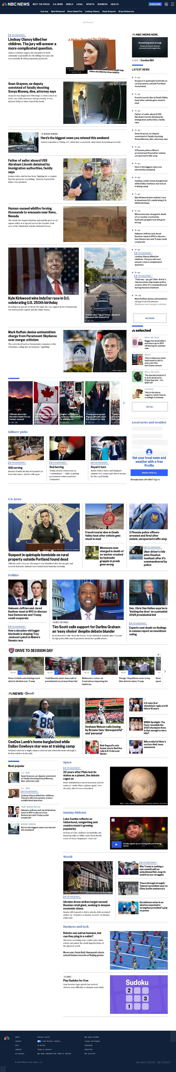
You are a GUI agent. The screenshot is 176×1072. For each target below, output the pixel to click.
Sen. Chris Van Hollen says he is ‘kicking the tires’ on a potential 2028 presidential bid (148, 611)
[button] (79, 4)
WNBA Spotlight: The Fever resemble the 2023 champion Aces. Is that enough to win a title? (155, 727)
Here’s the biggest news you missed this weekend (75, 137)
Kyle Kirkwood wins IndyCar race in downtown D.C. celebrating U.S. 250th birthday (151, 200)
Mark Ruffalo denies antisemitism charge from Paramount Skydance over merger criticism (32, 336)
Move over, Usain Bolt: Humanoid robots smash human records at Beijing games (83, 954)
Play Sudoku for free (75, 980)
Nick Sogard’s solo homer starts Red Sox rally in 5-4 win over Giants (111, 749)
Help (17, 1045)
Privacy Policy (43, 1037)
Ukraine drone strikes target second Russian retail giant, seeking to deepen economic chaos (86, 905)
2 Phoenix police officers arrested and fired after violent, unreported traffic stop (150, 153)
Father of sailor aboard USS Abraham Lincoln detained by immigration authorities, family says (30, 166)
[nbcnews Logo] (7, 1038)
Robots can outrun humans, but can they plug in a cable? (82, 934)
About (17, 1037)
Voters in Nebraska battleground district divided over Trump (24, 680)
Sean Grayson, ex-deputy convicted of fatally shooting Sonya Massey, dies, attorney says (32, 87)
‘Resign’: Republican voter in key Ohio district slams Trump (134, 680)
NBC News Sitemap (91, 1037)
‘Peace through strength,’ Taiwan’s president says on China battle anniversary (153, 885)
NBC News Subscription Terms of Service (54, 1054)
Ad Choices (19, 1054)
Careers (18, 1050)
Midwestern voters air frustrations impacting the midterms (95, 681)
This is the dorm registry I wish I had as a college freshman (155, 395)
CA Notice (41, 1045)
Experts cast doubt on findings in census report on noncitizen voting (147, 630)
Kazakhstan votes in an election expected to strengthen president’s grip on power (153, 906)
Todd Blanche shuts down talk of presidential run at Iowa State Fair (61, 680)
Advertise (88, 1050)
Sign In (156, 479)
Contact (18, 1041)
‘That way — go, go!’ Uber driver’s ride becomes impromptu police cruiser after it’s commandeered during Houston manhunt (151, 283)
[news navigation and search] (172, 4)
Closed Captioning (92, 1041)
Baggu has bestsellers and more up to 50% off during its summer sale (155, 344)
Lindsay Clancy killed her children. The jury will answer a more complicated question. (32, 44)
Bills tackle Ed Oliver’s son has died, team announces (155, 744)
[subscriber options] (166, 4)
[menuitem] (41, 4)
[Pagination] (158, 654)
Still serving (15, 467)
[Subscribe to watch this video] (139, 833)
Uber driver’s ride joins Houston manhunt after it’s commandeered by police (155, 558)
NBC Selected (89, 1054)
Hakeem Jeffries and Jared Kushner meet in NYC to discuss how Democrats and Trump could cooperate (151, 237)
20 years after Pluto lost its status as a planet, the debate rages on (81, 775)
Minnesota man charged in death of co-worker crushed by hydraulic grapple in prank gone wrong (150, 218)
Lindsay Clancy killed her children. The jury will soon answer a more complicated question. (148, 260)
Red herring (57, 467)
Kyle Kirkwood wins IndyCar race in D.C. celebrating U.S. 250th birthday (39, 300)
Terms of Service (44, 1050)
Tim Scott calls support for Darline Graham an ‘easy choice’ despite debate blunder (86, 629)
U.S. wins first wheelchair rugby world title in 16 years (156, 705)
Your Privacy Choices (51, 1041)
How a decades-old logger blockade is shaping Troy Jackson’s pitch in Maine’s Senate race (24, 635)
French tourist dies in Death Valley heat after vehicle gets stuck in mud (151, 100)
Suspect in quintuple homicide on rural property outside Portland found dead (151, 83)
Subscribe (88, 1045)
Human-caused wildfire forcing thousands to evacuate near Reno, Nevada (32, 212)
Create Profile (149, 472)
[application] (95, 224)
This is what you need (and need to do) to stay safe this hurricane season (155, 361)
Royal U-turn (98, 467)
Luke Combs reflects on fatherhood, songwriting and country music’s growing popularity (80, 823)
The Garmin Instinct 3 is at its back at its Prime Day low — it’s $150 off (155, 379)
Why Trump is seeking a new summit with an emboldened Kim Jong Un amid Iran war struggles (153, 870)
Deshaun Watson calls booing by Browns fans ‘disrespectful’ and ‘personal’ (104, 730)
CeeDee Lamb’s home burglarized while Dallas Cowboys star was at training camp (151, 183)
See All (149, 406)
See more (149, 318)
